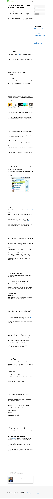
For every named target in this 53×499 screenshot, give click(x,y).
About (40, 1)
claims (19, 54)
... (15, 481)
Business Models (11, 472)
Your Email (36, 7)
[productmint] (11, 1)
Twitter (38, 493)
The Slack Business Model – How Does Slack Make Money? (16, 473)
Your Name (36, 10)
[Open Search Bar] (44, 1)
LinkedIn (38, 492)
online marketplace (14, 53)
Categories (32, 1)
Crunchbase (14, 438)
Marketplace (14, 472)
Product (28, 492)
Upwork (30, 317)
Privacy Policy (29, 493)
